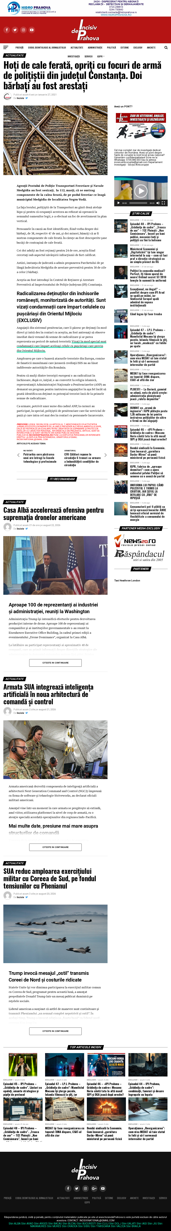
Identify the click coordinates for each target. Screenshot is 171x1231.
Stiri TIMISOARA (100, 1226)
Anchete (151, 47)
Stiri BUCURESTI (86, 1223)
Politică (111, 47)
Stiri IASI (142, 1223)
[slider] (138, 203)
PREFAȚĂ (19, 47)
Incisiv (20, 98)
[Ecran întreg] (163, 203)
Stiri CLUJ (103, 1223)
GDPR (100, 56)
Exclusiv (137, 47)
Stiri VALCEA (118, 1226)
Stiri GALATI (129, 1223)
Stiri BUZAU (69, 1223)
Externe (125, 47)
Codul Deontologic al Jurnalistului (47, 47)
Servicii (88, 56)
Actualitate (77, 47)
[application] (141, 191)
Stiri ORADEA (69, 1226)
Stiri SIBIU (84, 1226)
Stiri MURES (54, 1226)
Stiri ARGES (41, 1223)
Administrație (95, 47)
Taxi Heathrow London (127, 580)
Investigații (74, 56)
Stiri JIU (152, 1223)
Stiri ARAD (27, 1223)
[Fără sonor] (158, 203)
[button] (141, 191)
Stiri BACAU (55, 1223)
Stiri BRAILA (133, 1226)
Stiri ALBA (15, 1223)
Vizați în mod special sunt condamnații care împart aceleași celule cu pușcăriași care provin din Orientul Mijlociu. (61, 345)
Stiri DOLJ (115, 1223)
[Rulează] (118, 203)
